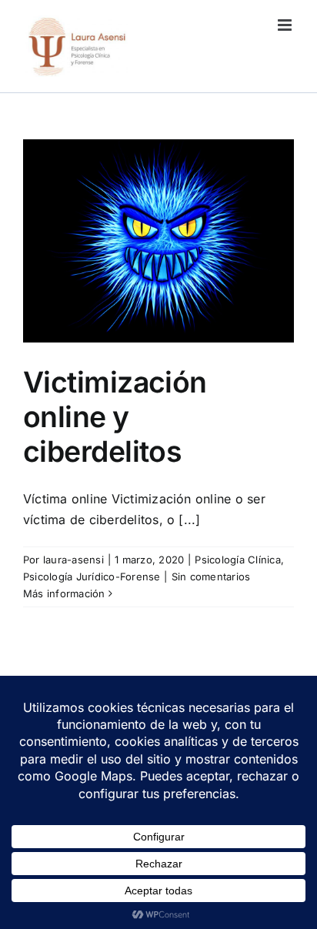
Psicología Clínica (237, 559)
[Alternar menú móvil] (286, 25)
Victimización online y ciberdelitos (115, 417)
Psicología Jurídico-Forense (91, 576)
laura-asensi (73, 559)
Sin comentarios (211, 576)
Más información (64, 593)
